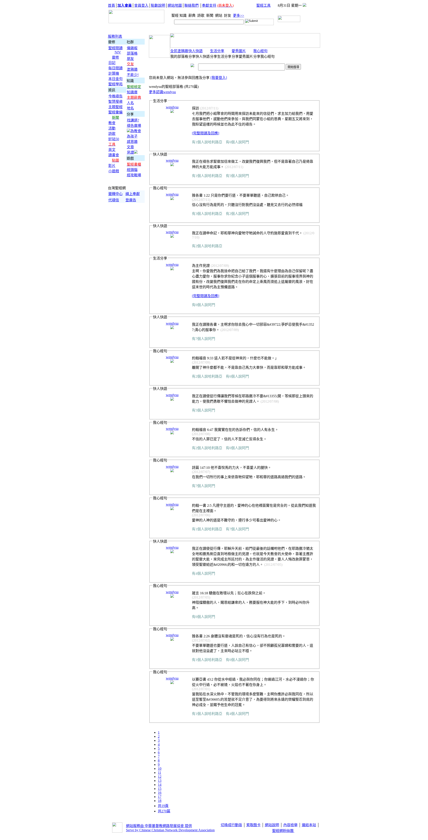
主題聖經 (115, 107)
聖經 (174, 15)
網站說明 (272, 825)
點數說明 (158, 5)
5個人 (233, 176)
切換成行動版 (231, 825)
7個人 (199, 339)
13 (159, 780)
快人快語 (195, 51)
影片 (111, 166)
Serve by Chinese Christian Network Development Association (170, 830)
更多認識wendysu (162, 92)
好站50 (113, 139)
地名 (130, 108)
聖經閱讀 (115, 48)
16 (159, 793)
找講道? (133, 120)
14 (159, 784)
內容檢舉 (290, 825)
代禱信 (113, 200)
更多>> (238, 15)
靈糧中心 (115, 194)
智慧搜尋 (115, 101)
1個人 (199, 142)
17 (159, 797)
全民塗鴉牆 (179, 51)
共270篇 (164, 811)
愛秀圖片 (239, 51)
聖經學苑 (115, 84)
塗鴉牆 (132, 69)
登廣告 (131, 200)
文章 (130, 147)
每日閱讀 (115, 68)
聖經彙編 (115, 112)
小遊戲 (113, 171)
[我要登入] (218, 78)
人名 (130, 103)
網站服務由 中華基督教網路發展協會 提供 (159, 826)
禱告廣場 (134, 126)
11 (159, 772)
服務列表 (115, 36)
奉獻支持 (209, 5)
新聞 (210, 15)
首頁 (111, 5)
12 (159, 776)
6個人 (233, 142)
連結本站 (309, 825)
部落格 (132, 53)
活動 (111, 128)
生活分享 (217, 51)
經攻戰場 (134, 175)
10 (159, 768)
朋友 (130, 59)
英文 (111, 150)
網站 (219, 15)
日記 (111, 63)
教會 (111, 123)
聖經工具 (263, 5)
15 (159, 789)
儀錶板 (132, 48)
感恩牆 (132, 142)
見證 (130, 152)
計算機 (113, 73)
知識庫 (132, 92)
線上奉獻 (133, 194)
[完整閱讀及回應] (205, 133)
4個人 (199, 573)
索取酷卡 (253, 825)
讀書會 (113, 155)
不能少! (133, 75)
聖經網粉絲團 (283, 831)
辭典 (192, 15)
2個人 (233, 214)
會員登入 (141, 5)
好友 (228, 15)
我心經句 (260, 51)
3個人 (199, 214)
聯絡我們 (191, 5)
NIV (118, 52)
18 (159, 801)
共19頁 (163, 806)
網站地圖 (175, 5)
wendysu (172, 107)
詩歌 (201, 15)
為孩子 (132, 136)
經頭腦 (132, 170)
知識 (183, 15)
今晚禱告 (115, 96)
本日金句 (115, 79)
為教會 (135, 131)
